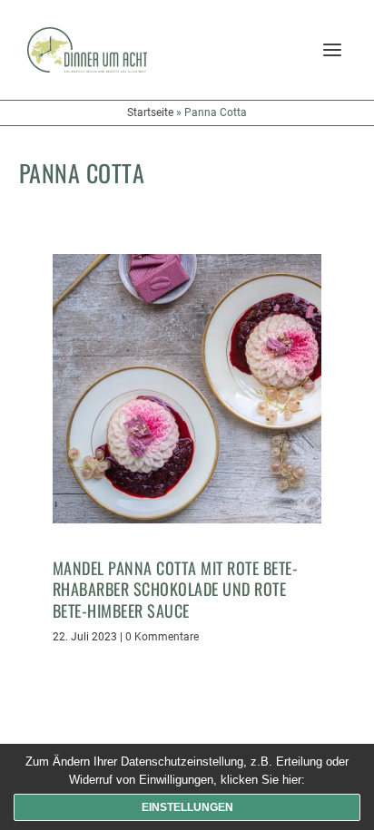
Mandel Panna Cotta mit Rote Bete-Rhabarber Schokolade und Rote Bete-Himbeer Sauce (176, 589)
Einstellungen (187, 807)
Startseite (150, 112)
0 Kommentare (162, 636)
